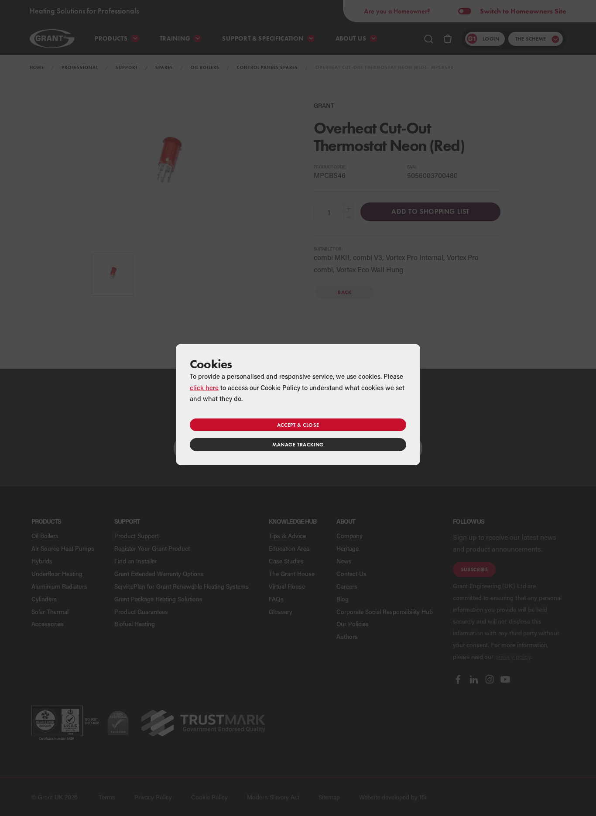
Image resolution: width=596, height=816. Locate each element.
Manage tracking (298, 444)
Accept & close (298, 425)
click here (204, 387)
